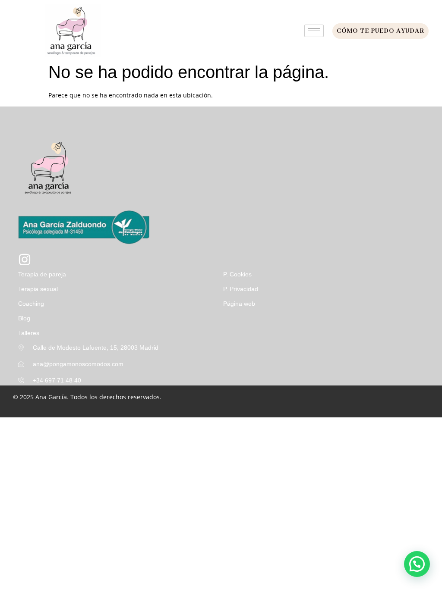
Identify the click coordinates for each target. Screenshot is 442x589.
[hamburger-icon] (314, 31)
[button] (417, 564)
